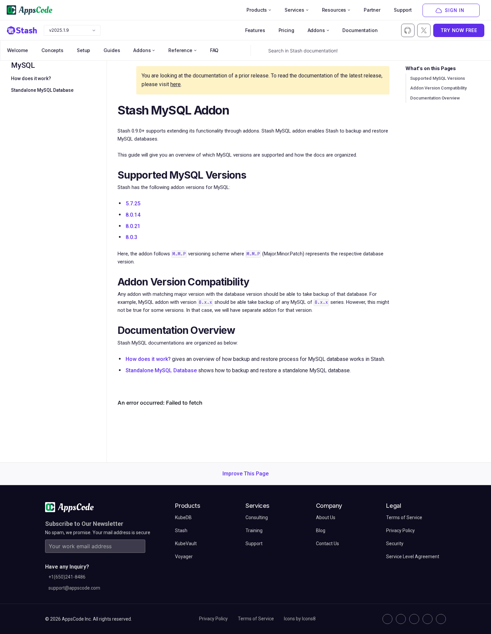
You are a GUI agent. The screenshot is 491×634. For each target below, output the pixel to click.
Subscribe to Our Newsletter (84, 523)
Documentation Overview (435, 97)
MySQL (23, 65)
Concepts (52, 50)
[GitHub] (387, 619)
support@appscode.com (74, 588)
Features (255, 30)
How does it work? (31, 78)
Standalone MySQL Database (42, 90)
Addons (316, 30)
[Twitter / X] (401, 619)
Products (257, 10)
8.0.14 (133, 215)
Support (403, 10)
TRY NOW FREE (459, 30)
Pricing (286, 30)
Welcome (17, 50)
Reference (180, 50)
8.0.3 (131, 237)
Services (294, 10)
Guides (112, 50)
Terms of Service (256, 618)
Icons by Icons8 (300, 618)
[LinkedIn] (414, 619)
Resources (334, 10)
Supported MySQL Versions (437, 78)
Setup (83, 50)
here (175, 84)
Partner (372, 10)
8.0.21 (133, 226)
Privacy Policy (213, 618)
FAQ (214, 50)
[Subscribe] (138, 546)
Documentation (359, 30)
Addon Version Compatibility (438, 87)
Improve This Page (245, 473)
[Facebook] (428, 619)
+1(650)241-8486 (67, 577)
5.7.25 (133, 203)
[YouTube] (441, 619)
